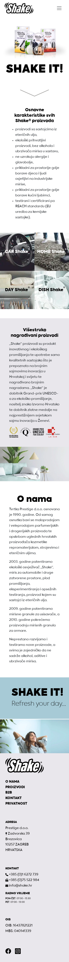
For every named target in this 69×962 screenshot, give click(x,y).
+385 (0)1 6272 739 (23, 874)
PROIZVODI (15, 787)
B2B (8, 792)
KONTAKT (13, 798)
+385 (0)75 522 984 (24, 880)
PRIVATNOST (16, 803)
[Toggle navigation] (59, 8)
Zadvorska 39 (19, 833)
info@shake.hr (20, 885)
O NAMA (12, 781)
